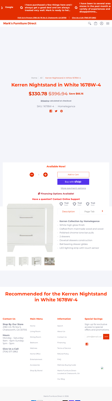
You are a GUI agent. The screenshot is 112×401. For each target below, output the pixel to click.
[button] (90, 23)
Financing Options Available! (57, 193)
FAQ (59, 359)
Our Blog (61, 379)
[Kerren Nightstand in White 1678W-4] (10, 261)
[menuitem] (90, 23)
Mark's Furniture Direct (53, 396)
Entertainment (36, 359)
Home (34, 78)
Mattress (33, 348)
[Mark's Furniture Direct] (20, 23)
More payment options (73, 188)
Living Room (35, 331)
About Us (61, 331)
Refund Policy (63, 354)
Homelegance (66, 106)
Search (60, 326)
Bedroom (34, 343)
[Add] (45, 174)
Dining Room (35, 337)
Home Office (35, 354)
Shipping (45, 101)
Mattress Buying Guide (66, 365)
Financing (61, 343)
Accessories (35, 365)
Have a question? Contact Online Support (56, 199)
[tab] (68, 211)
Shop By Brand (36, 371)
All (41, 78)
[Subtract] (32, 174)
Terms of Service (64, 348)
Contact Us (62, 337)
